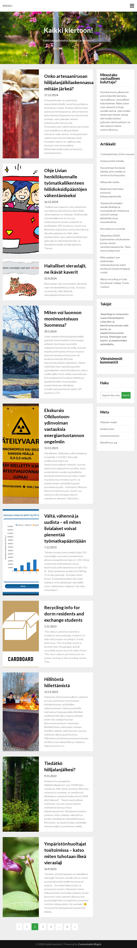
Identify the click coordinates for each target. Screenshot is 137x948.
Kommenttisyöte (109, 435)
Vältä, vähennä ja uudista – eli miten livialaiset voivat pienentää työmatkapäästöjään (65, 528)
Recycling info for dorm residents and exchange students (64, 614)
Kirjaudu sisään (108, 422)
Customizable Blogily (89, 944)
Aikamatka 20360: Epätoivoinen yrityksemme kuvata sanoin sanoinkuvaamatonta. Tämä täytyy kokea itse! (115, 243)
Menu (7, 5)
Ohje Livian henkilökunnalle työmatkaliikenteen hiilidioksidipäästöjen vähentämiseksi (65, 183)
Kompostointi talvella (112, 160)
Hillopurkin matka (109, 182)
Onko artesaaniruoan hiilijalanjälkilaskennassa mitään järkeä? (68, 82)
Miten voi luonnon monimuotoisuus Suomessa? (63, 319)
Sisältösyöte (107, 428)
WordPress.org (108, 442)
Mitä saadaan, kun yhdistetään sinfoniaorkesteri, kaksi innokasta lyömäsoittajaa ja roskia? (115, 265)
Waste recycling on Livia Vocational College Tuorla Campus (114, 283)
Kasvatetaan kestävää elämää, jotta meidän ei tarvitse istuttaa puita (112, 171)
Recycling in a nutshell (112, 228)
